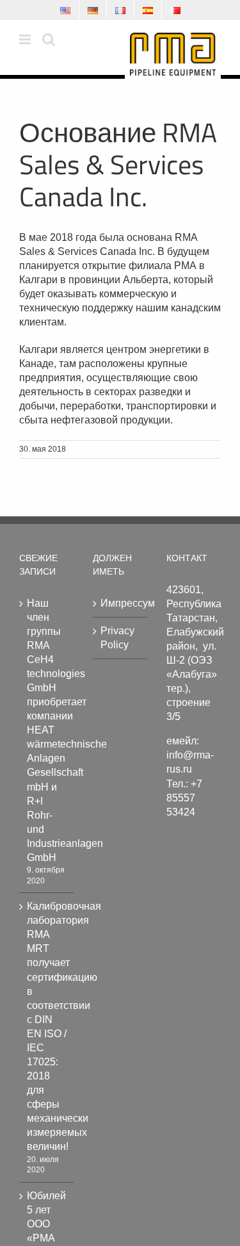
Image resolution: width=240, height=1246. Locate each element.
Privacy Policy (117, 637)
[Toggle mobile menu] (26, 39)
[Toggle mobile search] (48, 39)
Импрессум (120, 603)
